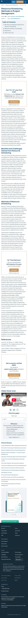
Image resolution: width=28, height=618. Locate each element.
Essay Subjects (4, 541)
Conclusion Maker (5, 552)
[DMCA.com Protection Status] (6, 611)
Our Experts (17, 530)
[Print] (10, 410)
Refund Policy (18, 577)
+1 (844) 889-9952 (5, 588)
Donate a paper (4, 546)
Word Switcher (4, 557)
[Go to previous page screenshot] (9, 514)
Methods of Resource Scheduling (13, 28)
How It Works (4, 533)
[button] (14, 419)
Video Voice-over (9, 32)
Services (3, 528)
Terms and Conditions (5, 575)
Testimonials (4, 530)
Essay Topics (4, 543)
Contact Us (17, 535)
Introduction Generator (6, 559)
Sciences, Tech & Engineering (17, 16)
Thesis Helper (18, 557)
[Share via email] (14, 410)
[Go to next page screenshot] (18, 514)
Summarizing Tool (19, 554)
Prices (16, 528)
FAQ (2, 535)
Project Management (15, 18)
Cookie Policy (4, 577)
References (8, 30)
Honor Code (3, 580)
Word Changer (18, 552)
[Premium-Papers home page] (3, 2)
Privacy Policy (18, 575)
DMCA (16, 580)
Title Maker (3, 554)
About (16, 533)
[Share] (17, 410)
